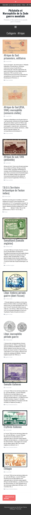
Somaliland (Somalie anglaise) (14, 241)
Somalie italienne (12, 384)
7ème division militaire (17, 5)
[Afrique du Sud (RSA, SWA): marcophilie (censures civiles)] (15, 95)
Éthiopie (8, 468)
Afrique (5, 212)
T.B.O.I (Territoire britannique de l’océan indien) (14, 190)
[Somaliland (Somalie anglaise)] (15, 228)
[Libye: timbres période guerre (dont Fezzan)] (15, 281)
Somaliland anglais (9, 265)
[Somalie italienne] (15, 372)
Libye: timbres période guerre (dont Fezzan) (15, 294)
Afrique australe (9, 80)
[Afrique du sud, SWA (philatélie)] (15, 147)
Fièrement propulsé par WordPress (13, 507)
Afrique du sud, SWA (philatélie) (14, 158)
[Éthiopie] (15, 460)
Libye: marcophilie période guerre (13, 335)
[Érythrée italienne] (15, 417)
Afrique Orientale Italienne (11, 404)
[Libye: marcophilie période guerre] (15, 326)
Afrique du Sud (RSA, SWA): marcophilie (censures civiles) (14, 110)
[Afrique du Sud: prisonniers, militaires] (15, 46)
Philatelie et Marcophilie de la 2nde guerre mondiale (15, 13)
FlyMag (11, 509)
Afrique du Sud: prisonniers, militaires (15, 56)
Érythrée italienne (13, 427)
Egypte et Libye (8, 314)
